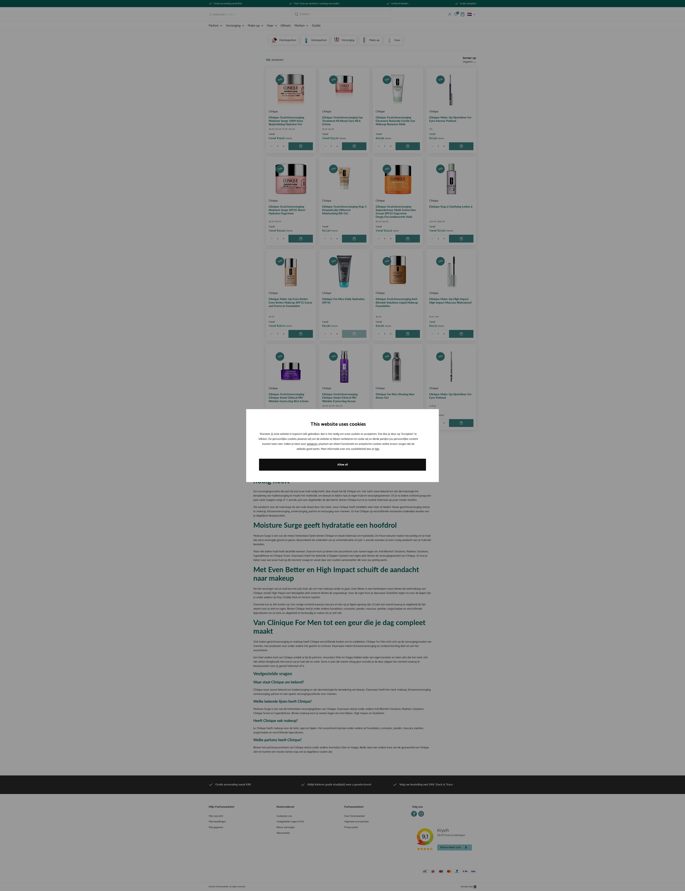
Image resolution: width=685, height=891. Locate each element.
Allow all (342, 464)
